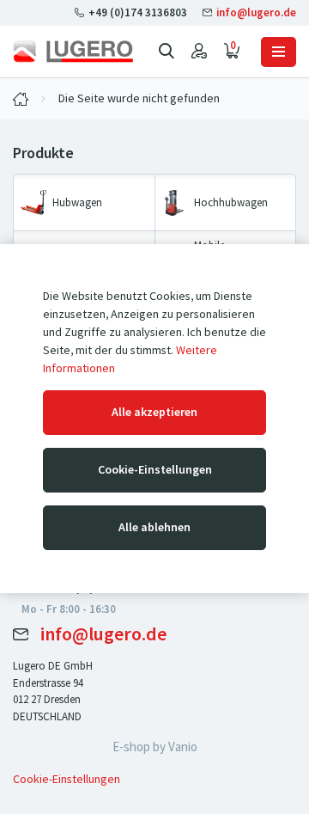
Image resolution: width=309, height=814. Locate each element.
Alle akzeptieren (154, 412)
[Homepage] (73, 52)
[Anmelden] (199, 51)
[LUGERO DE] (20, 99)
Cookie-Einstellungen (155, 470)
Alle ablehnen (154, 527)
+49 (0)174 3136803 (138, 12)
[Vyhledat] (166, 51)
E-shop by (154, 747)
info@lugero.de (255, 12)
